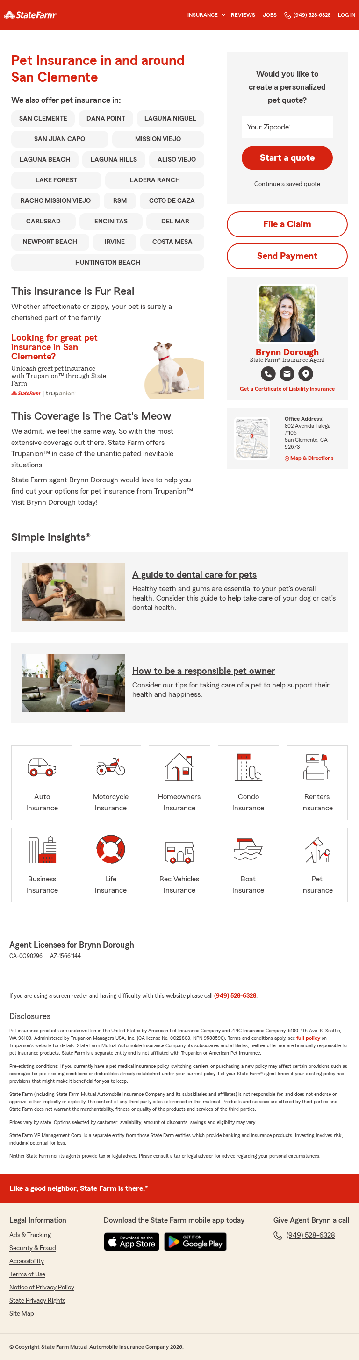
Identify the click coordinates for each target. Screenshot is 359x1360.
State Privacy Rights (37, 1300)
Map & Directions (312, 458)
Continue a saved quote (287, 184)
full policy (308, 1038)
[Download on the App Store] (132, 1241)
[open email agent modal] (287, 375)
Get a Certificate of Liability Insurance (287, 389)
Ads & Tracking (30, 1235)
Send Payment (287, 256)
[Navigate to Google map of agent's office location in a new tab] (305, 373)
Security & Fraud (32, 1248)
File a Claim (287, 224)
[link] (30, 14)
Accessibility (26, 1261)
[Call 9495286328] (268, 373)
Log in (346, 15)
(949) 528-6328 (312, 15)
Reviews (243, 15)
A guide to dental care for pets (194, 575)
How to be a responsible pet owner (203, 671)
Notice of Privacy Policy (41, 1287)
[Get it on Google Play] (195, 1241)
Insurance (202, 15)
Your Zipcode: (269, 127)
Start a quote (287, 158)
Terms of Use (27, 1274)
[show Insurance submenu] (221, 15)
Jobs (270, 15)
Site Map (21, 1313)
